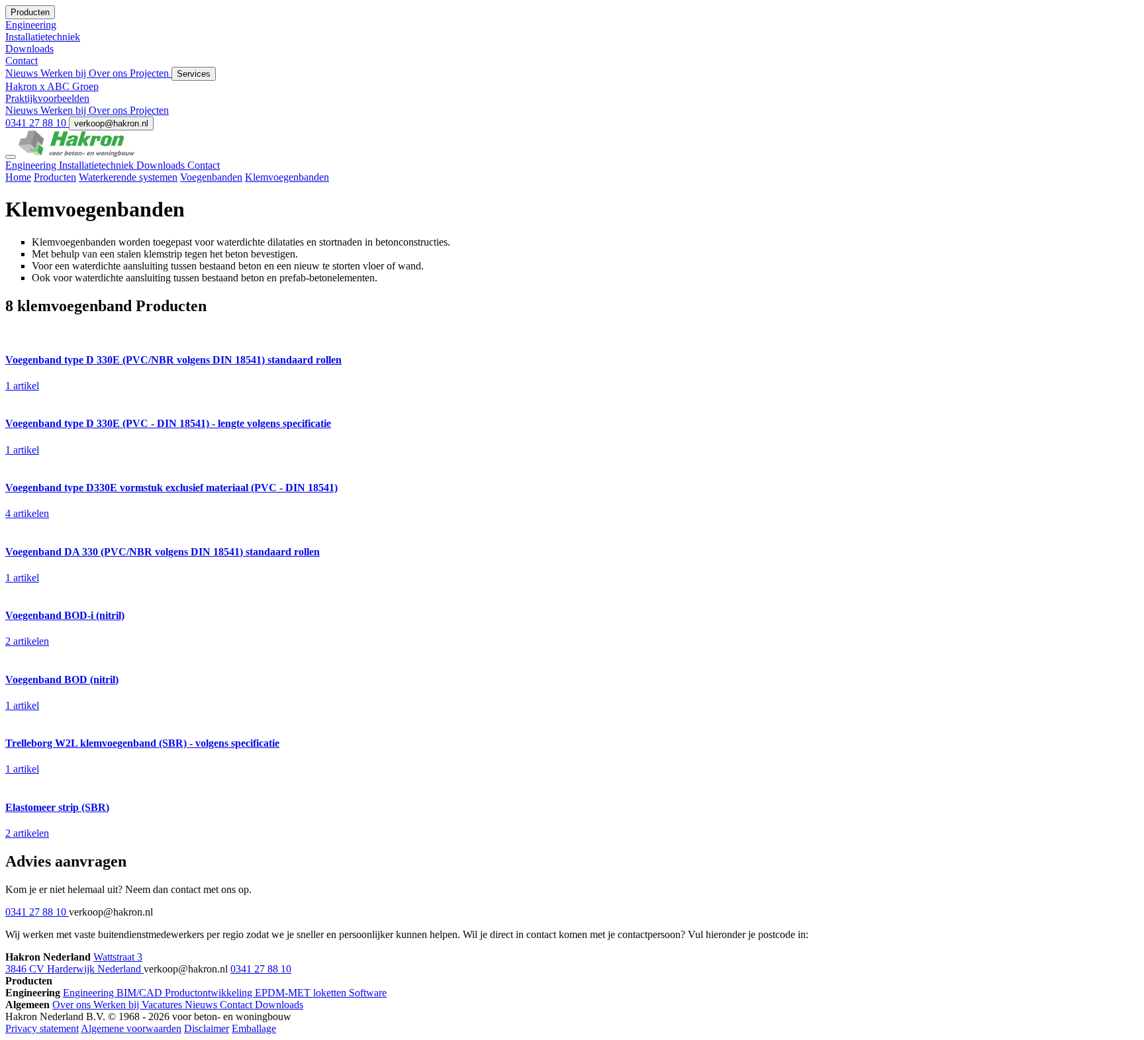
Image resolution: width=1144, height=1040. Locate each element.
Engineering (32, 165)
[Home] (77, 153)
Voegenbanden (211, 177)
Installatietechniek (97, 165)
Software (368, 992)
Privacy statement (42, 1028)
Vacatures (163, 1004)
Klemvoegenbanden (287, 177)
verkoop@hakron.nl (111, 123)
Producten (55, 177)
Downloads (161, 165)
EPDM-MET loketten (302, 992)
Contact (203, 165)
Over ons (109, 73)
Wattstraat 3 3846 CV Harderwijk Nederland (74, 962)
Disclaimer (206, 1028)
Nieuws (22, 73)
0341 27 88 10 (37, 122)
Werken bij (64, 73)
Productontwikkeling (210, 992)
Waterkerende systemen (128, 177)
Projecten (150, 73)
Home (18, 177)
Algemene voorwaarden (131, 1028)
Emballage (254, 1028)
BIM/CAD (141, 992)
